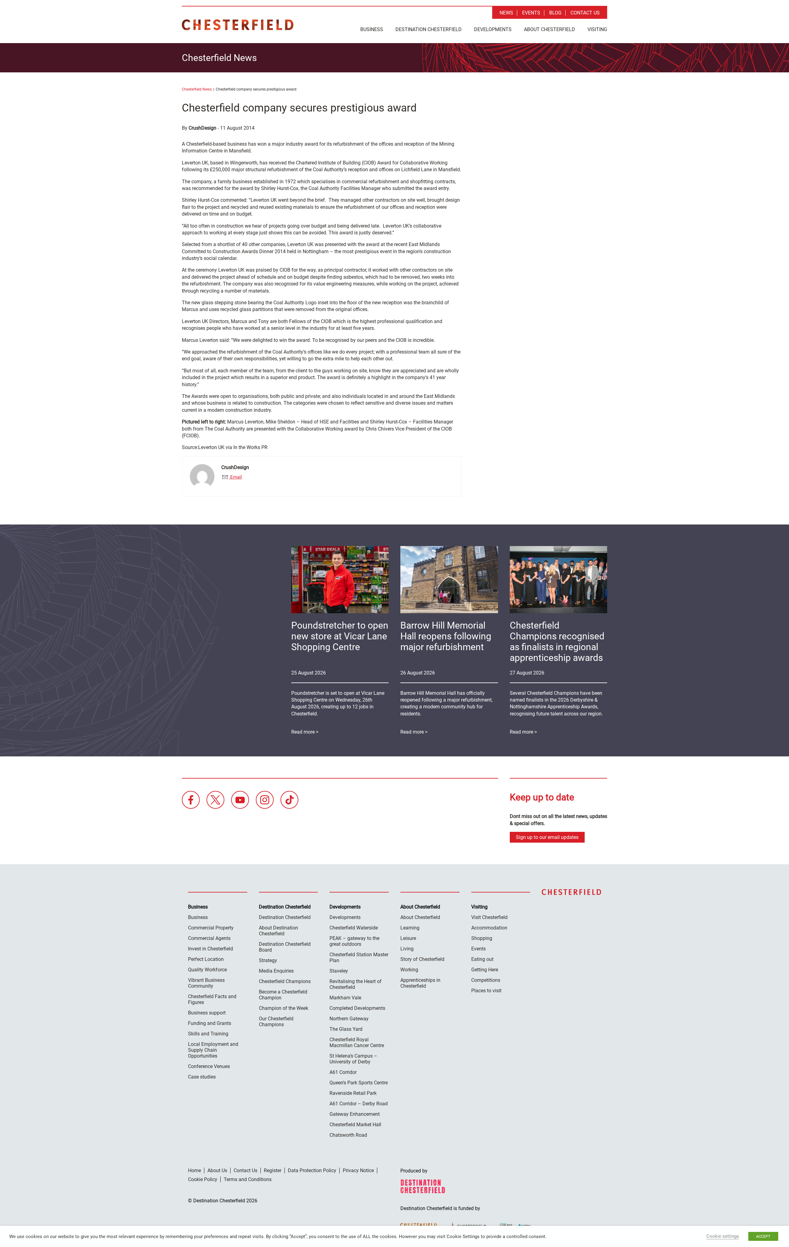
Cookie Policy (202, 1179)
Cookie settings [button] (722, 1236)
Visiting (597, 29)
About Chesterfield (549, 29)
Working (409, 970)
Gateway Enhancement (354, 1114)
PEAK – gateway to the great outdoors (354, 941)
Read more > (523, 732)
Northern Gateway (349, 1019)
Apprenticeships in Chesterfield (420, 983)
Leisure (408, 938)
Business (371, 29)
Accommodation (489, 928)
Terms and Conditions (248, 1179)
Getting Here (484, 970)
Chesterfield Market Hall (355, 1125)
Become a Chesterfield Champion (283, 995)
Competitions (485, 980)
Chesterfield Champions (285, 981)
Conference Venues (209, 1066)
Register (272, 1170)
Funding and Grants (209, 1023)
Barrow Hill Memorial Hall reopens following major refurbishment (445, 636)
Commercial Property (211, 928)
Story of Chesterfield (422, 959)
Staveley (338, 971)
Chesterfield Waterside (353, 928)
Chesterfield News (197, 89)
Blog (555, 13)
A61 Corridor (343, 1072)
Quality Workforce (207, 970)
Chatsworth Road (348, 1135)
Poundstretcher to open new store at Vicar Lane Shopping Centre (339, 636)
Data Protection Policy (312, 1170)
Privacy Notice (358, 1170)
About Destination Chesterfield (278, 931)
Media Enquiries (276, 971)
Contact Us (585, 13)
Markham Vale (345, 998)
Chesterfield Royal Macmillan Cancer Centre (356, 1042)
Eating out (482, 959)
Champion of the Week (283, 1008)
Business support (207, 1013)
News (506, 13)
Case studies (202, 1077)
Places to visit (486, 991)
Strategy (268, 960)
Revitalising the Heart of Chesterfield (355, 984)
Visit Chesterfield (489, 917)
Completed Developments (357, 1008)
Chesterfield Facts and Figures (212, 999)
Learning (409, 928)
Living (407, 949)
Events (531, 13)
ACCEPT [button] (763, 1236)
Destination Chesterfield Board (285, 947)
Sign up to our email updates (547, 837)
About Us (217, 1170)
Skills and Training (208, 1034)
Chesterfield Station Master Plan (358, 957)
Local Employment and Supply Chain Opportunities (213, 1050)
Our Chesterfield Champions (276, 1021)
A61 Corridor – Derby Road (358, 1104)
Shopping (481, 938)
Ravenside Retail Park (353, 1093)
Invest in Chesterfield (210, 949)
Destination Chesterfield (237, 24)
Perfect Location (206, 959)
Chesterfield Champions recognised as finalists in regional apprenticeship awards (557, 641)
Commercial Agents (209, 938)
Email (235, 477)
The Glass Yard (345, 1029)
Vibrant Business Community (206, 983)
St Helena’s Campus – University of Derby (353, 1059)
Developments (493, 29)
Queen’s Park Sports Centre (358, 1083)
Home (194, 1170)
